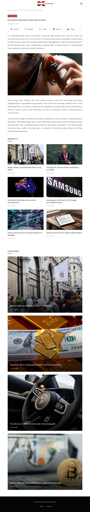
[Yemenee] (45, 3)
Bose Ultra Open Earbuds (31, 39)
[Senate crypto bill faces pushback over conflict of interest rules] (45, 462)
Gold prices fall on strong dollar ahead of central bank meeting (35, 364)
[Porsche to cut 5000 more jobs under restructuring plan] (45, 403)
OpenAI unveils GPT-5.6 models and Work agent (64, 233)
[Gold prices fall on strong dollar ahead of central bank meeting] (45, 344)
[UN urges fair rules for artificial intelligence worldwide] (64, 154)
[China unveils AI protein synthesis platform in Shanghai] (26, 220)
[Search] (81, 3)
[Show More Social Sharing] (80, 29)
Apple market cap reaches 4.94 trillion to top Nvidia (24, 168)
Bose (63, 35)
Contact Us (49, 506)
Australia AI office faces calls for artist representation (22, 201)
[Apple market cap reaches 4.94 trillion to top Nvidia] (26, 154)
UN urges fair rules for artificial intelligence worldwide (62, 168)
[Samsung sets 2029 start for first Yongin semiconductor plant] (64, 187)
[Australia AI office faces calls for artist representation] (26, 187)
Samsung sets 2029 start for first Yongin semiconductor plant (61, 201)
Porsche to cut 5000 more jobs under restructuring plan (32, 424)
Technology (12, 16)
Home (9, 10)
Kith (71, 35)
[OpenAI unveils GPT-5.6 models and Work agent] (64, 220)
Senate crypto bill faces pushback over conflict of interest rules (35, 483)
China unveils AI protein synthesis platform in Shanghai (25, 234)
